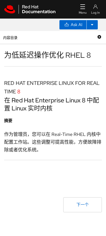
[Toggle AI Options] (92, 24)
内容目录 (10, 37)
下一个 (82, 204)
